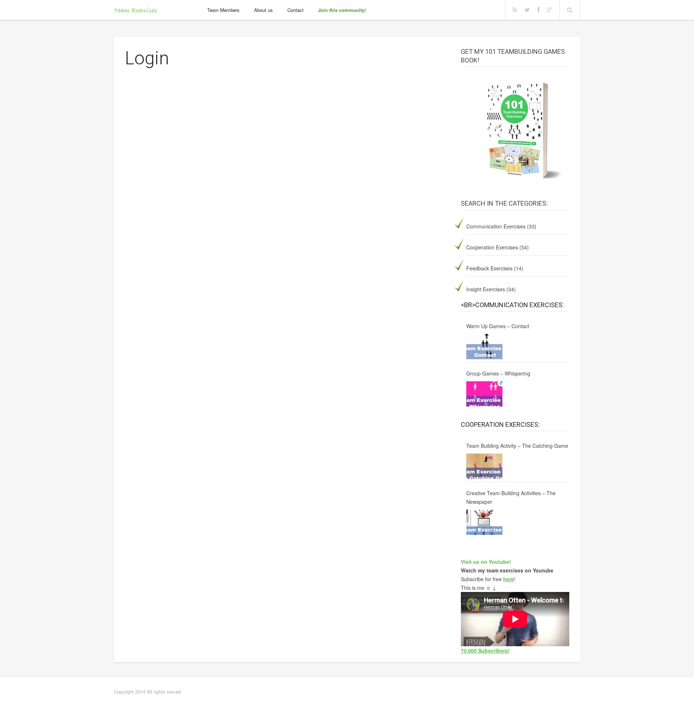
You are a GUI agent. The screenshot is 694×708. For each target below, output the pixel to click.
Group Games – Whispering (498, 373)
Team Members (223, 10)
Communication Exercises (496, 226)
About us (263, 10)
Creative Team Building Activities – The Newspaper (511, 497)
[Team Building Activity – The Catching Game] (484, 466)
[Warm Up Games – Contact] (484, 346)
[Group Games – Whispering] (484, 394)
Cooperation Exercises (492, 247)
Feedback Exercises (489, 268)
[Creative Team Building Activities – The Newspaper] (484, 522)
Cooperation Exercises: (500, 424)
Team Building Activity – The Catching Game (517, 445)
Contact (295, 10)
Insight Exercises (485, 289)
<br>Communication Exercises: (512, 305)
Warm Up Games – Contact (497, 326)
